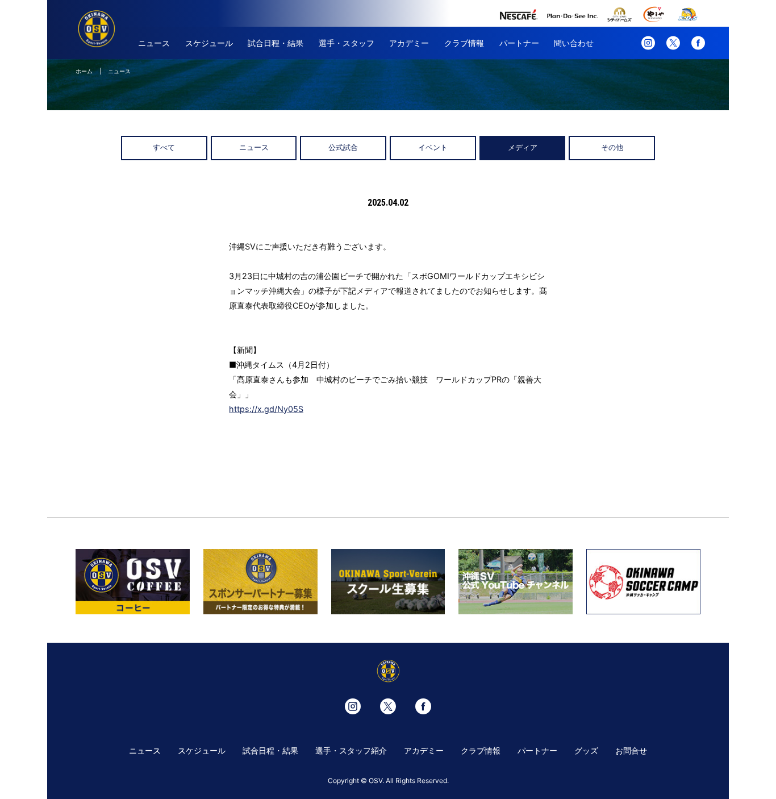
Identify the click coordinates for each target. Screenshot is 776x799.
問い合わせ (574, 43)
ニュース (154, 43)
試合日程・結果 (275, 43)
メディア (522, 147)
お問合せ (631, 750)
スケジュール (209, 43)
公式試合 (343, 147)
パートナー (519, 43)
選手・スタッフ (346, 43)
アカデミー (409, 43)
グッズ (586, 750)
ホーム (84, 71)
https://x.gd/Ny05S (266, 409)
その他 (612, 147)
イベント (433, 147)
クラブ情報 (464, 43)
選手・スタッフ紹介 (351, 750)
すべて (164, 147)
